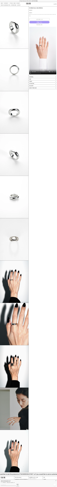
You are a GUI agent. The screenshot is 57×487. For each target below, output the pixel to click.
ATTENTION (31, 83)
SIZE (30, 79)
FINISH (30, 81)
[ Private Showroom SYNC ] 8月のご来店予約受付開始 (28, 0)
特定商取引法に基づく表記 (33, 477)
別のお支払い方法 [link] (39, 24)
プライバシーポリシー (33, 478)
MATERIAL (31, 76)
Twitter (45, 479)
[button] (55, 4)
